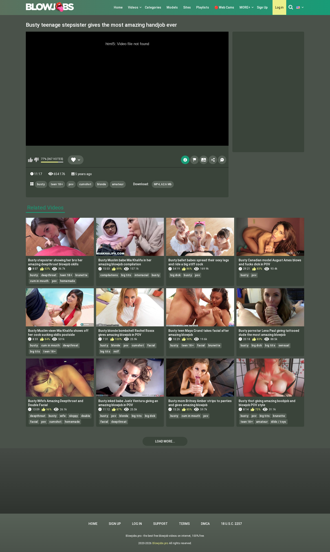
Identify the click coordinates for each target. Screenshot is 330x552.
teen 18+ (57, 184)
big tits (126, 275)
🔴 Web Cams (224, 7)
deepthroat (49, 275)
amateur (117, 184)
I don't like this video (36, 160)
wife (63, 416)
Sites (187, 7)
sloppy (73, 416)
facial (151, 345)
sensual (284, 345)
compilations (109, 275)
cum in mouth (39, 281)
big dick (175, 275)
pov (71, 184)
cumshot (85, 184)
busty (41, 184)
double (85, 416)
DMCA (205, 524)
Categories (153, 7)
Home (118, 7)
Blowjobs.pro (160, 543)
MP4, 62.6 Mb (163, 184)
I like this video (30, 160)
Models (172, 7)
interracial (141, 275)
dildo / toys (278, 421)
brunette (81, 275)
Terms (184, 524)
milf (116, 351)
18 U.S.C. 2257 (231, 524)
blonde (101, 184)
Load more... (165, 441)
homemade (67, 281)
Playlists (202, 7)
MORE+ (245, 7)
